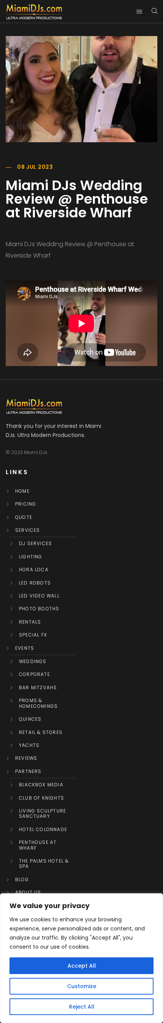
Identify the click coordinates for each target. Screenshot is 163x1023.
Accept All (81, 966)
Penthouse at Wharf (37, 845)
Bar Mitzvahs (38, 687)
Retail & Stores (41, 732)
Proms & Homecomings (38, 703)
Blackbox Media (41, 784)
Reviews (26, 758)
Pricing (25, 504)
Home (22, 491)
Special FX (33, 635)
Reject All (81, 1006)
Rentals (30, 622)
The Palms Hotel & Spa (44, 863)
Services (27, 530)
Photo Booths (39, 608)
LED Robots (35, 583)
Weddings (33, 661)
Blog (22, 879)
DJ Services (35, 543)
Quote (23, 517)
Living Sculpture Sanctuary (42, 813)
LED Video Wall (39, 596)
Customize (81, 986)
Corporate (34, 674)
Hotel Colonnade (43, 829)
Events (24, 648)
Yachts (29, 745)
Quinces (30, 719)
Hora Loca (34, 569)
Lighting (30, 556)
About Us (28, 892)
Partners (28, 771)
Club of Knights (41, 798)
